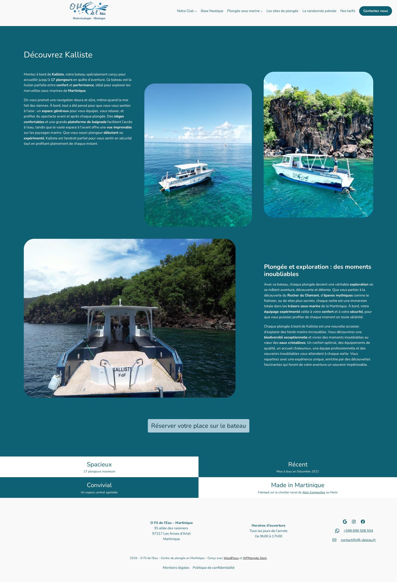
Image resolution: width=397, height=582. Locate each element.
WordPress (231, 558)
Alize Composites (313, 492)
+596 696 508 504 (358, 530)
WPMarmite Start (255, 558)
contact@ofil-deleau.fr (358, 540)
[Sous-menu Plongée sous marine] (262, 11)
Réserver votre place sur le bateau (198, 426)
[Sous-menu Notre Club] (196, 11)
